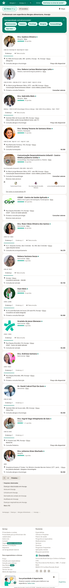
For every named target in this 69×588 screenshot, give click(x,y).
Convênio (24, 9)
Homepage (5, 512)
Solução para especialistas (11, 561)
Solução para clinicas (9, 563)
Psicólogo (32, 24)
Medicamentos (41, 541)
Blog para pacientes (42, 552)
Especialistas (40, 532)
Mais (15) (7, 506)
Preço (4, 559)
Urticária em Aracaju (11, 493)
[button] (64, 20)
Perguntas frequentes (43, 548)
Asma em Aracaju (10, 489)
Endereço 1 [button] (9, 240)
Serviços (38, 543)
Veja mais (9, 29)
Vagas (11, 543)
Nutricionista (11, 24)
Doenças (13, 512)
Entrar (38, 3)
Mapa (63, 9)
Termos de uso (7, 570)
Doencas (39, 545)
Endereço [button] (8, 53)
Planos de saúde (41, 537)
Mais (25, 39)
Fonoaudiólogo (55, 24)
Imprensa (5, 548)
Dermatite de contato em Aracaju (15, 496)
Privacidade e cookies (9, 532)
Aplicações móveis (42, 550)
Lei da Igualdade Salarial (10, 550)
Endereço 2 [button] (19, 240)
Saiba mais (31, 583)
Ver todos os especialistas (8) (16, 192)
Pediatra (22, 24)
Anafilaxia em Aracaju (11, 499)
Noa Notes (8, 565)
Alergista (43, 24)
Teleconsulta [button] (20, 53)
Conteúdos (6, 567)
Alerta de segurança (9, 572)
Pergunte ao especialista (44, 539)
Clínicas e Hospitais (42, 535)
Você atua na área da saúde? (53, 3)
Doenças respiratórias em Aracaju (15, 502)
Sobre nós (5, 539)
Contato (5, 541)
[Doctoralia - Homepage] (4, 3)
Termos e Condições (9, 545)
